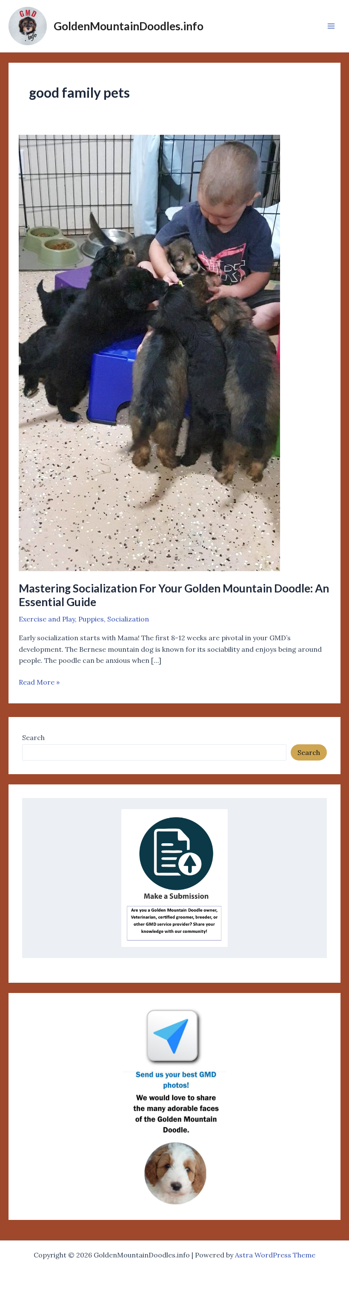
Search (33, 737)
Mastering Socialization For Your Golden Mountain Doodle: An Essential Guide (174, 595)
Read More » (39, 681)
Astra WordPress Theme (275, 1255)
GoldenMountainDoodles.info (128, 26)
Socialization (128, 619)
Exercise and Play (47, 619)
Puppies (91, 619)
